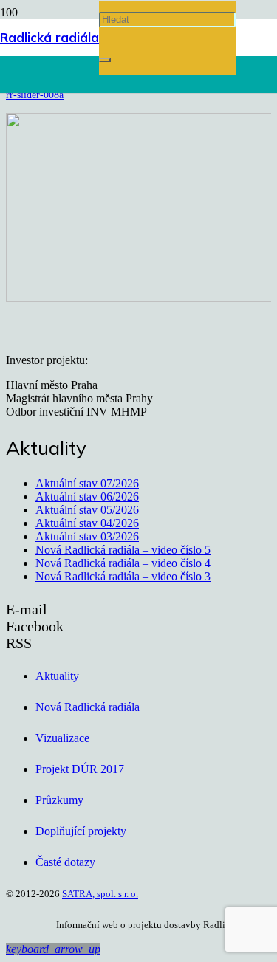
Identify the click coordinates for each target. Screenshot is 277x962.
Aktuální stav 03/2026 (87, 536)
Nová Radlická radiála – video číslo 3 (123, 576)
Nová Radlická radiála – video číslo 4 (123, 563)
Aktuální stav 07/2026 (87, 483)
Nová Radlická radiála (87, 707)
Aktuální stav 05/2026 (87, 510)
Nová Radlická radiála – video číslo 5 (123, 549)
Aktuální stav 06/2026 (87, 496)
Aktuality (57, 676)
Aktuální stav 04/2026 (87, 523)
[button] (53, 949)
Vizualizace (62, 738)
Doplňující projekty (80, 831)
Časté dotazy (65, 862)
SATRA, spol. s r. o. (100, 893)
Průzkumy (59, 800)
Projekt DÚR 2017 (79, 769)
